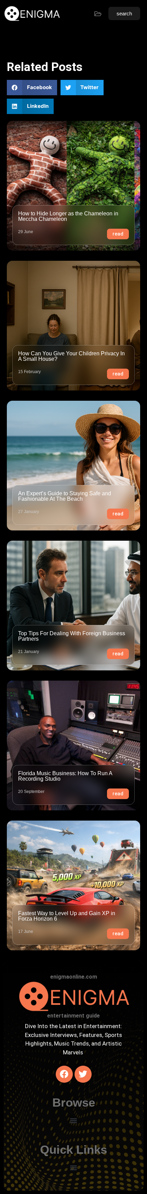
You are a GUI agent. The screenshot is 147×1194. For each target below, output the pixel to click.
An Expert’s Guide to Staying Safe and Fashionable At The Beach (64, 496)
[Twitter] (83, 1074)
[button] (32, 87)
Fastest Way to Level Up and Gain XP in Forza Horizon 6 (66, 916)
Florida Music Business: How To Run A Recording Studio (65, 776)
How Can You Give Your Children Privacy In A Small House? (71, 356)
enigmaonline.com (73, 976)
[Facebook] (64, 1074)
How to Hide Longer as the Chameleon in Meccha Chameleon (68, 216)
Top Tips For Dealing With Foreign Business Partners (71, 636)
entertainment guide (73, 1015)
